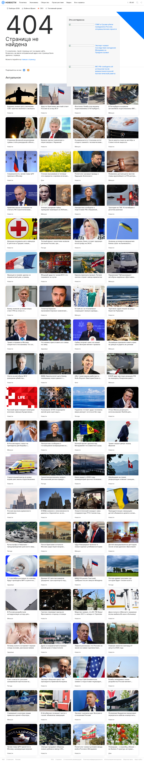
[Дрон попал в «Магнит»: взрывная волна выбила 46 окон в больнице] (122, 605)
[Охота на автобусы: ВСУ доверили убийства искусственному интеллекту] (21, 369)
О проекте (59, 759)
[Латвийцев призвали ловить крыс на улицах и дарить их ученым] (122, 335)
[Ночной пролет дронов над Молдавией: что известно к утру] (89, 436)
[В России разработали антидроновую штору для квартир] (21, 605)
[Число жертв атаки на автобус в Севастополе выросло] (122, 133)
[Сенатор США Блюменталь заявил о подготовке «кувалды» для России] (89, 672)
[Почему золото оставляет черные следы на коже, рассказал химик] (21, 638)
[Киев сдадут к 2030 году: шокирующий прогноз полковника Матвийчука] (89, 470)
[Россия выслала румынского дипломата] (21, 504)
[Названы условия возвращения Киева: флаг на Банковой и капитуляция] (122, 234)
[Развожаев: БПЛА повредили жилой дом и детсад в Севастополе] (55, 402)
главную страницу (28, 59)
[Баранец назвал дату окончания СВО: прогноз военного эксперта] (21, 99)
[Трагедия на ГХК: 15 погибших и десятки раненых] (122, 200)
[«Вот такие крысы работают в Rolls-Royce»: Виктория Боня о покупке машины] (89, 369)
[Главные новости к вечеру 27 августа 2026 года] (122, 638)
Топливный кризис (55, 8)
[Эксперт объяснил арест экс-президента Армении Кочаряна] (55, 672)
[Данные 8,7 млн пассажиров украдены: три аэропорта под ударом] (55, 571)
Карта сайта (138, 759)
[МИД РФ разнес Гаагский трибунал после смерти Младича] (89, 571)
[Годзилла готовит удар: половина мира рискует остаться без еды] (89, 402)
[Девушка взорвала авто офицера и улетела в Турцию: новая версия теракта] (21, 234)
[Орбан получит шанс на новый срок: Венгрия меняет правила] (89, 335)
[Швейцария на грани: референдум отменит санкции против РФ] (122, 470)
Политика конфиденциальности (92, 759)
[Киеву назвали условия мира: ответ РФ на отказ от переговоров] (21, 301)
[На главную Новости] (10, 2)
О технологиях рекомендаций (72, 759)
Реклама (17, 759)
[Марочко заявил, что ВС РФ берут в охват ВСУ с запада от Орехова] (89, 605)
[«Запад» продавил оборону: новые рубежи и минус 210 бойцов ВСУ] (55, 740)
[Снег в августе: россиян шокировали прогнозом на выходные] (21, 672)
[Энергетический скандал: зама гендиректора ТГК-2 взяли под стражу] (89, 504)
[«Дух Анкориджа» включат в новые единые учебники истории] (89, 537)
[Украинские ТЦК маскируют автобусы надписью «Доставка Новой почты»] (122, 268)
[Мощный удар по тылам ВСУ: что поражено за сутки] (55, 268)
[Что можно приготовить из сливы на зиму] (55, 335)
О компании (9, 759)
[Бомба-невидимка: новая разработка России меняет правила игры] (122, 672)
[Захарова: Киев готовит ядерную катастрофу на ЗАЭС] (89, 234)
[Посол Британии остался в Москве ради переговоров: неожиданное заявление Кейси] (55, 537)
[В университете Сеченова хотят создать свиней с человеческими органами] (89, 133)
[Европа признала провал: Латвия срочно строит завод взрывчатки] (89, 268)
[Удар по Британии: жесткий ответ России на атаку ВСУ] (55, 99)
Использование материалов (112, 759)
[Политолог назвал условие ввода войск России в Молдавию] (89, 740)
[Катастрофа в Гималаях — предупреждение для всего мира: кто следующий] (21, 537)
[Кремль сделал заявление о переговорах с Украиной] (55, 133)
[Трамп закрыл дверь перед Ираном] (122, 436)
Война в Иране (29, 8)
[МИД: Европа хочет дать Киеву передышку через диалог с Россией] (55, 369)
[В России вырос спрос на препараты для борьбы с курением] (21, 436)
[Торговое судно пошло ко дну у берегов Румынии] (122, 301)
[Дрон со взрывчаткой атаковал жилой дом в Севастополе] (55, 638)
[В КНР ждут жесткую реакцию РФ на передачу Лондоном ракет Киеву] (122, 369)
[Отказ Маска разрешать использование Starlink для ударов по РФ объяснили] (122, 402)
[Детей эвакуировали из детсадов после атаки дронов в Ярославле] (122, 537)
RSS (52, 759)
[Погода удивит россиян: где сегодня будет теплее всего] (122, 571)
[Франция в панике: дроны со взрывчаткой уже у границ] (21, 268)
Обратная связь (128, 759)
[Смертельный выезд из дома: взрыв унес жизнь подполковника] (21, 470)
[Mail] (3, 2)
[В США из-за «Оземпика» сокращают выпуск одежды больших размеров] (89, 301)
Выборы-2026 (14, 8)
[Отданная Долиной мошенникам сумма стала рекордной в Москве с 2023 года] (21, 133)
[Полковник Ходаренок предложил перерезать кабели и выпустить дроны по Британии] (122, 706)
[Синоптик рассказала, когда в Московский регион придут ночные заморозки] (55, 470)
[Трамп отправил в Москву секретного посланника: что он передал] (21, 335)
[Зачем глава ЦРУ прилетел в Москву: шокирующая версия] (21, 740)
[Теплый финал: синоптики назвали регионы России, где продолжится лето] (55, 234)
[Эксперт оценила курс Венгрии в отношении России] (89, 706)
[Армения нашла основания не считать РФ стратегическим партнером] (21, 200)
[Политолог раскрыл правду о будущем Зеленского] (89, 167)
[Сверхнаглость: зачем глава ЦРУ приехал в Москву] (21, 167)
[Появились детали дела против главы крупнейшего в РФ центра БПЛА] (122, 167)
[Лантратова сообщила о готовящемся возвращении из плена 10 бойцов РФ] (55, 436)
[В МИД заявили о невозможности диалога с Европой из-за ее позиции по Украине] (55, 504)
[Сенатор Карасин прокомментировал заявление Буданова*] (55, 301)
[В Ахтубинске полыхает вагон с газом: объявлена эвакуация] (55, 706)
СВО (41, 8)
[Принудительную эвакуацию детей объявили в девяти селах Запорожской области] (122, 504)
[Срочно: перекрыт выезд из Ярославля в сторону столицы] (55, 605)
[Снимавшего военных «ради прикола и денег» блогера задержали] (21, 706)
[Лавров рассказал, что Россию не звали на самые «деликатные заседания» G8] (89, 638)
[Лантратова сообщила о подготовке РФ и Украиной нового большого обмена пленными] (89, 200)
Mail (3, 759)
